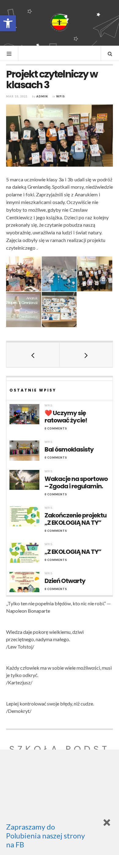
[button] (8, 23)
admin (42, 96)
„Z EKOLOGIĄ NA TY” (73, 551)
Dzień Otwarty (65, 581)
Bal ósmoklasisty (69, 449)
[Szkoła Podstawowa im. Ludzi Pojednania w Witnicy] (59, 22)
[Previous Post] (33, 354)
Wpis (60, 96)
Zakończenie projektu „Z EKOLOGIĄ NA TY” (75, 519)
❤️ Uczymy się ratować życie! (66, 416)
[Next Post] (86, 354)
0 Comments (56, 428)
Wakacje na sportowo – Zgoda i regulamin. (76, 482)
